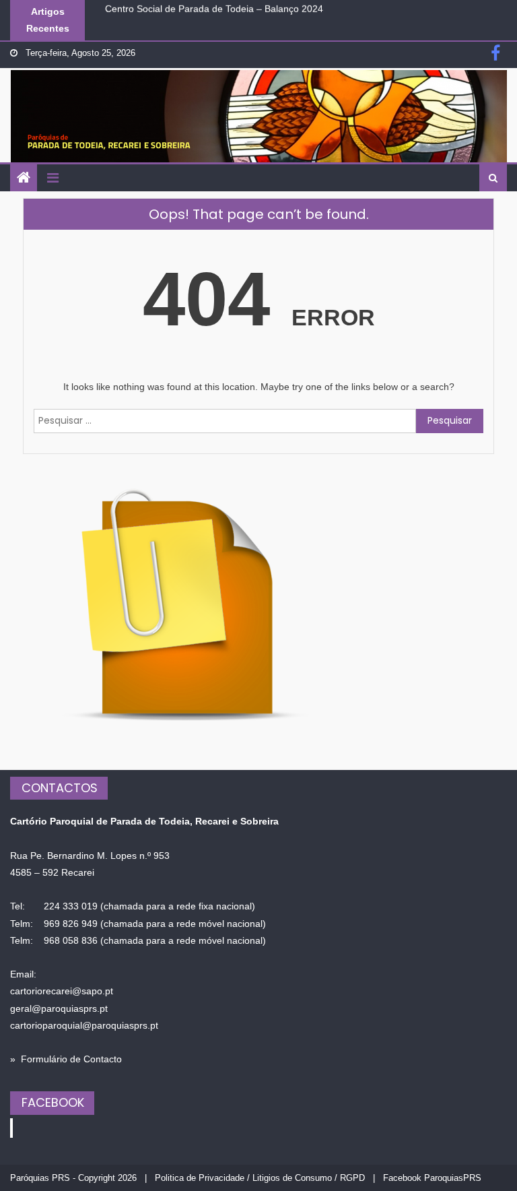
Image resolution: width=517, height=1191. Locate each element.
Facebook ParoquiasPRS (432, 1178)
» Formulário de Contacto (66, 1059)
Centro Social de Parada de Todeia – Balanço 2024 (214, 6)
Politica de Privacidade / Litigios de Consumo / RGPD (260, 1178)
